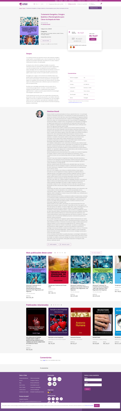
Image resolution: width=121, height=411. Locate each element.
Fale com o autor (66, 244)
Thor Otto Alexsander (30, 293)
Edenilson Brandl (46, 24)
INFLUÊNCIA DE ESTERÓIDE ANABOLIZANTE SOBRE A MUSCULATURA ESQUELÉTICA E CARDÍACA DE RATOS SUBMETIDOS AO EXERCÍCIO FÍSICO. (35, 340)
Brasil (56, 0)
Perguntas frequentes (23, 399)
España (65, 0)
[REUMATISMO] (103, 322)
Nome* (86, 377)
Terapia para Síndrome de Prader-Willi (57, 286)
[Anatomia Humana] (81, 322)
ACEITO (96, 405)
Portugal (61, 0)
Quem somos (22, 385)
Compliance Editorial (34, 380)
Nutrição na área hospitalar (55, 337)
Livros (24, 8)
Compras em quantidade (82, 4)
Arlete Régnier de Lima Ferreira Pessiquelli (57, 339)
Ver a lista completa (96, 252)
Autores (20, 380)
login (44, 360)
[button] (55, 252)
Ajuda (100, 0)
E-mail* (86, 382)
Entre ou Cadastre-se (93, 4)
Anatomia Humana (76, 337)
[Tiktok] (61, 398)
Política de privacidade (34, 378)
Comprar (93, 39)
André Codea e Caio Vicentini (76, 339)
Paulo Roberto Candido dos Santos (100, 339)
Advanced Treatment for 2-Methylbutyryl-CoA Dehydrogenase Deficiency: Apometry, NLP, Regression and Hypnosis (34, 288)
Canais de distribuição (34, 389)
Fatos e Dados (22, 387)
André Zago (28, 345)
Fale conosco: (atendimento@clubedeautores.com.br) (30, 401)
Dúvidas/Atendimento (23, 378)
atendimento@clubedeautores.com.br (75, 102)
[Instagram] (57, 398)
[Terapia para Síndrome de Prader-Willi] (58, 270)
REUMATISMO (96, 337)
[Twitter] (49, 398)
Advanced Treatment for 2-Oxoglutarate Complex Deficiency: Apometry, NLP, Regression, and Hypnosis (80, 288)
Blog (20, 382)
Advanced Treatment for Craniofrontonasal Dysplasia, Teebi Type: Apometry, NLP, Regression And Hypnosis (101, 288)
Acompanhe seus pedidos (92, 0)
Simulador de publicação (37, 391)
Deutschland (71, 0)
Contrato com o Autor (23, 391)
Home (20, 8)
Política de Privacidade (89, 405)
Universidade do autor (34, 385)
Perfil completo (53, 244)
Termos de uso (22, 389)
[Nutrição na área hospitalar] (58, 322)
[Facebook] (53, 398)
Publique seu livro (81, 0)
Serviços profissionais (34, 382)
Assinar (87, 389)
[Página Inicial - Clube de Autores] (23, 4)
